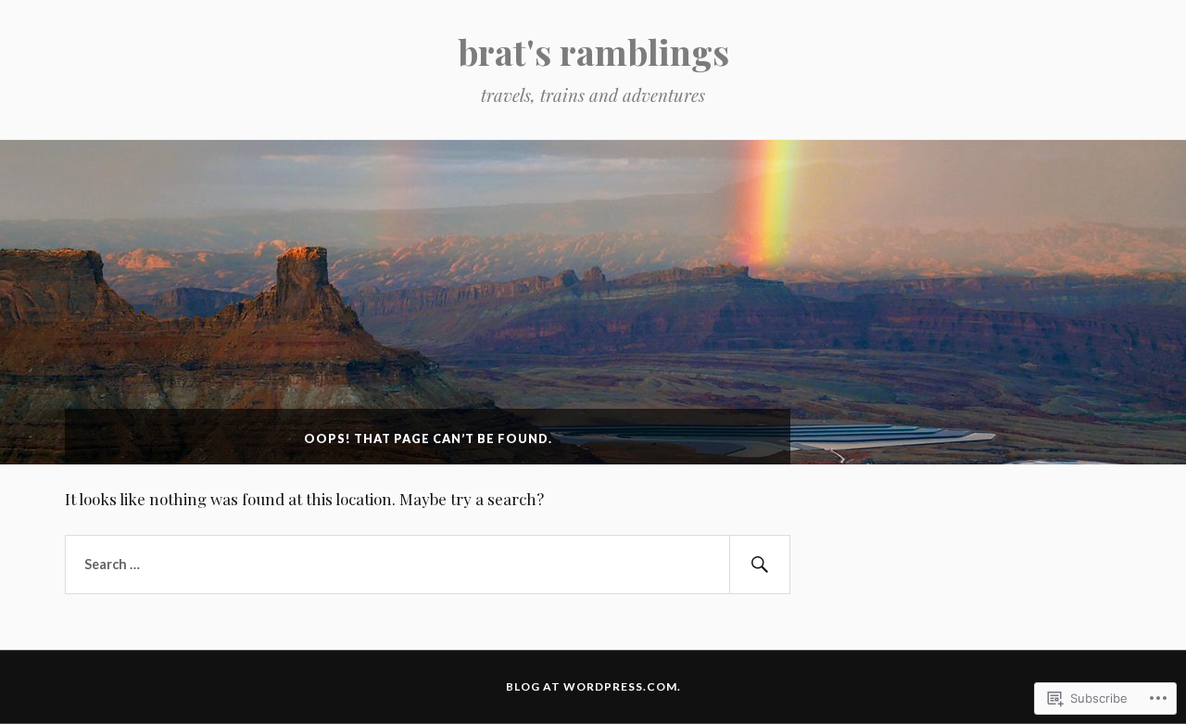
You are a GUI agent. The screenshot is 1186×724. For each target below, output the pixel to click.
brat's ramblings (593, 51)
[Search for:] (427, 564)
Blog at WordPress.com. (593, 686)
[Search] (759, 564)
